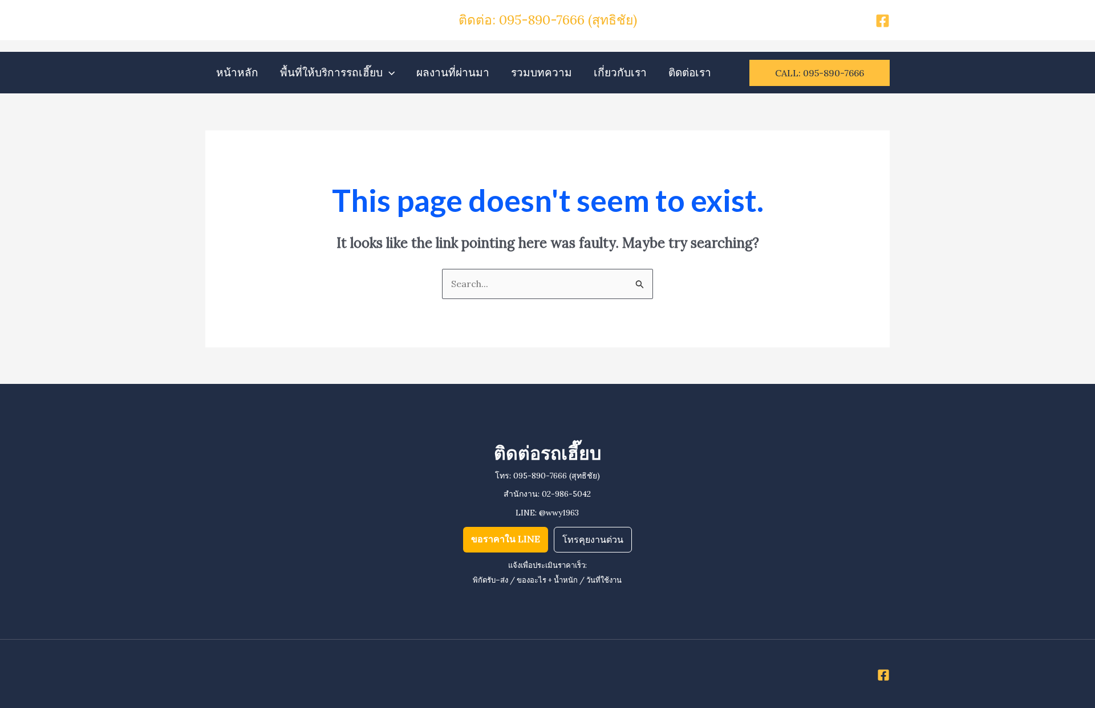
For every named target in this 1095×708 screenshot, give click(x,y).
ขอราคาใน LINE (505, 539)
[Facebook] (882, 21)
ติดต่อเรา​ (689, 72)
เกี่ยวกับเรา (620, 72)
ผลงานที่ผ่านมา (452, 72)
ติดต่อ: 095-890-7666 (523, 19)
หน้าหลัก (237, 72)
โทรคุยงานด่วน (592, 539)
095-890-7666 (540, 475)
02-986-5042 (566, 494)
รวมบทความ (541, 72)
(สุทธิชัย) (612, 19)
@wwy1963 (559, 513)
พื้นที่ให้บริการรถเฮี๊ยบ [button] (331, 72)
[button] (389, 72)
